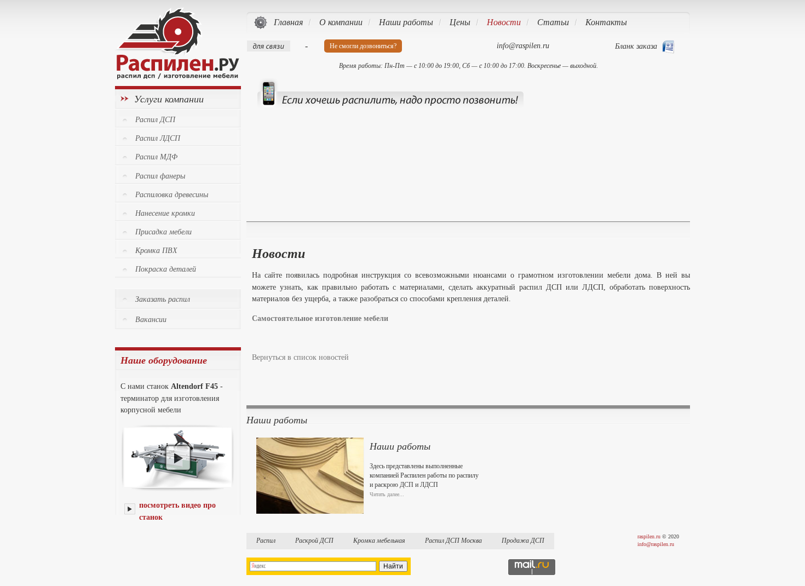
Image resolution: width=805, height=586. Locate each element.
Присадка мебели (163, 232)
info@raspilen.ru (655, 544)
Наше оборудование (163, 360)
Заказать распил (162, 299)
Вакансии (150, 319)
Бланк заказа (636, 46)
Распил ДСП (155, 120)
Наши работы (400, 446)
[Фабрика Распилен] (177, 76)
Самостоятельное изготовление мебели (320, 318)
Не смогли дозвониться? (363, 46)
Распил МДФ (156, 157)
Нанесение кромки (165, 213)
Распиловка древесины (171, 195)
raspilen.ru (648, 536)
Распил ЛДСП (157, 138)
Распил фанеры (160, 176)
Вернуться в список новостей (300, 357)
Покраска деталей (165, 269)
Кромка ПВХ (156, 250)
